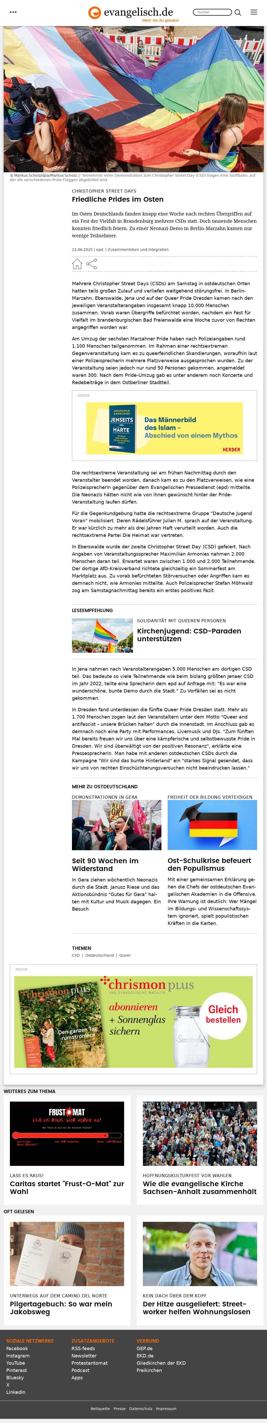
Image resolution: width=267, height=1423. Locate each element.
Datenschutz (140, 1409)
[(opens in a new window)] (164, 428)
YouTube (15, 1363)
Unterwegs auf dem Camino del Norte (58, 1295)
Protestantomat (89, 1363)
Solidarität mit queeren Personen (181, 620)
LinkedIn (15, 1392)
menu (13, 12)
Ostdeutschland (99, 955)
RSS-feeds (83, 1348)
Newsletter (83, 1355)
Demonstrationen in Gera (104, 797)
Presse (120, 1409)
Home (77, 264)
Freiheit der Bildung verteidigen (210, 797)
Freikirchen (149, 1370)
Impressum (166, 1409)
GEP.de (145, 1348)
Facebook (17, 1348)
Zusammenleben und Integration (138, 249)
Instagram (18, 1355)
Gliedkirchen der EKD (161, 1363)
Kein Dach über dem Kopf (175, 1295)
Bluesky (15, 1377)
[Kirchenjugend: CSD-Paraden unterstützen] (102, 635)
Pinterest (16, 1370)
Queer (125, 955)
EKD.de (145, 1355)
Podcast (80, 1370)
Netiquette (100, 1409)
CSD (76, 955)
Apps (77, 1377)
